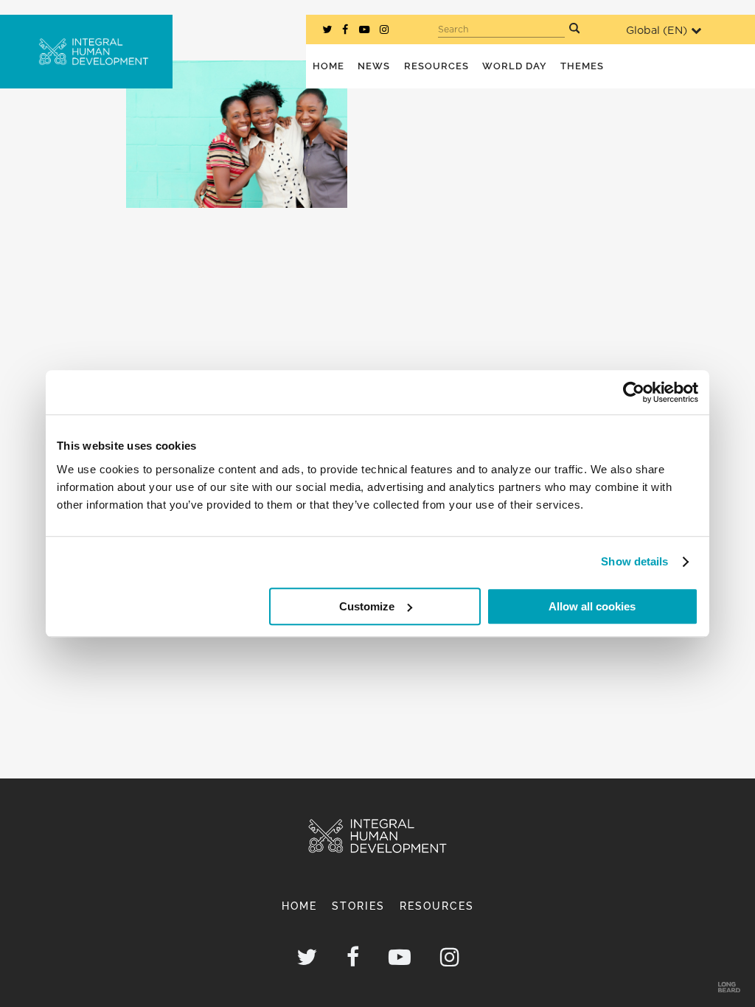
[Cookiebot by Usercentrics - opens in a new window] (633, 392)
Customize (366, 606)
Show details (634, 561)
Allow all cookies (592, 606)
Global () (656, 30)
